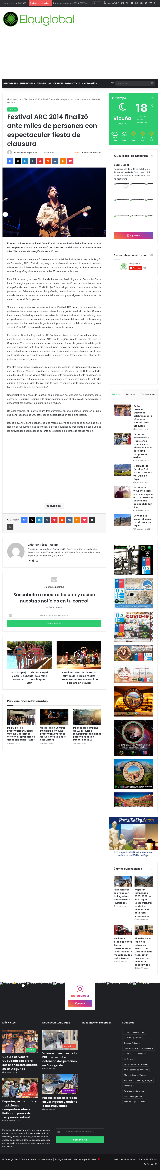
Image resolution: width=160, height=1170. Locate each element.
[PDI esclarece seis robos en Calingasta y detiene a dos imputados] (123, 881)
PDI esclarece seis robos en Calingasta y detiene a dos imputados (122, 896)
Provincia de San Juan (134, 1091)
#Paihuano (140, 175)
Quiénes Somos (129, 1159)
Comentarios (148, 394)
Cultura (19, 99)
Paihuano (128, 1080)
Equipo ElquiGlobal (148, 1159)
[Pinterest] (40, 161)
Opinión (58, 83)
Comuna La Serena (132, 1038)
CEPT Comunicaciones (134, 1032)
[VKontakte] (55, 161)
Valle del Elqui (130, 1102)
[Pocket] (70, 161)
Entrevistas (27, 83)
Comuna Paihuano (132, 1043)
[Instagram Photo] (137, 190)
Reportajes (10, 83)
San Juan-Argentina (133, 1096)
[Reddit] (48, 161)
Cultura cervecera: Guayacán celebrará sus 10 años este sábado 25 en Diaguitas (142, 416)
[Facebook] (10, 161)
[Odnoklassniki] (63, 161)
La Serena (128, 1059)
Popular (116, 394)
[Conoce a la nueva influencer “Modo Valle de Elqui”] (122, 520)
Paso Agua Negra (144, 1080)
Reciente (130, 394)
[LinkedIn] (25, 161)
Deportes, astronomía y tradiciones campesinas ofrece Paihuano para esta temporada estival (142, 446)
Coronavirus (147, 1048)
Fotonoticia (72, 83)
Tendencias (44, 83)
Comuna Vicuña (131, 1048)
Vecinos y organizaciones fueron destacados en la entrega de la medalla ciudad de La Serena (123, 948)
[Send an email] (36, 152)
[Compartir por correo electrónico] (92, 520)
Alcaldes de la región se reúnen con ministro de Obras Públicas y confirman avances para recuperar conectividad (143, 951)
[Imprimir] (10, 527)
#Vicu (149, 175)
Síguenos (134, 235)
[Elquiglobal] (38, 19)
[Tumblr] (33, 161)
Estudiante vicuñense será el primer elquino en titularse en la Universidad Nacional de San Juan (143, 497)
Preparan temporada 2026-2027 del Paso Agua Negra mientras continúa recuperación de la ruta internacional (143, 903)
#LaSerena (122, 179)
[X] (18, 161)
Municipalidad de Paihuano (136, 1070)
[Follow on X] (34, 152)
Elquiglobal (54, 505)
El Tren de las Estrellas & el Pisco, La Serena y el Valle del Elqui (142, 472)
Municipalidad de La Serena (136, 1064)
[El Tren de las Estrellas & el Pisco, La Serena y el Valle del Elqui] (122, 470)
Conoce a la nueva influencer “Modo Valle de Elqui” (142, 520)
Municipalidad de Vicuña (135, 1075)
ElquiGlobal (121, 164)
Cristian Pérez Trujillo (22, 152)
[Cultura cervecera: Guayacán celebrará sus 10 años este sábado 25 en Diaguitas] (122, 410)
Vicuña (143, 1102)
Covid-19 (128, 1054)
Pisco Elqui (129, 1086)
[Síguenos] (80, 990)
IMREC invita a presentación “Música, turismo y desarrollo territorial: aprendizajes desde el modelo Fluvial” (21, 733)
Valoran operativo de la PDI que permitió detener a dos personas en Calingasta (59, 1059)
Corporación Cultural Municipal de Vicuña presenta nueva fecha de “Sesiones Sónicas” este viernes (53, 733)
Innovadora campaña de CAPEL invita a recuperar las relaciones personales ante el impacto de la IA (87, 733)
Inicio (12, 99)
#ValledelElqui (131, 172)
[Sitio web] (29, 561)
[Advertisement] (80, 55)
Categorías (89, 83)
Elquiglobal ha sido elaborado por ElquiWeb (76, 1159)
